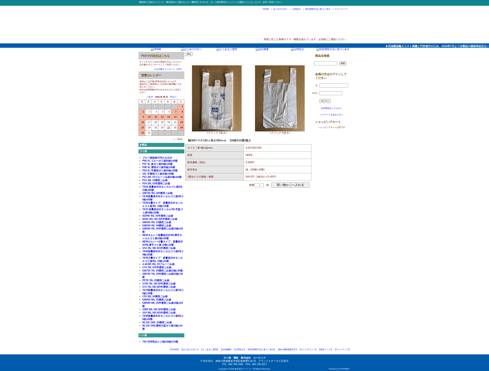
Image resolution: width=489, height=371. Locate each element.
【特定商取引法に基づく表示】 (261, 349)
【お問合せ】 (239, 349)
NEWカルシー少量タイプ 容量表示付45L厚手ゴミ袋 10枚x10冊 (162, 243)
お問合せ (296, 9)
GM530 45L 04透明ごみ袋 (156, 225)
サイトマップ (341, 9)
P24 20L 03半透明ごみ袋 (156, 183)
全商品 (143, 144)
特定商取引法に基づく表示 (317, 9)
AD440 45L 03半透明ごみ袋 (157, 215)
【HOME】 (174, 349)
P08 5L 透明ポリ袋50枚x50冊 (158, 167)
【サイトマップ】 (342, 349)
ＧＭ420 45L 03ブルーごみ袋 (158, 264)
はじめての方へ (280, 9)
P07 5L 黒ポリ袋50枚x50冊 (157, 164)
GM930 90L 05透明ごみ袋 (156, 299)
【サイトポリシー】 (308, 349)
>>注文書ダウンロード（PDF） (168, 69)
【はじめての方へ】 (190, 349)
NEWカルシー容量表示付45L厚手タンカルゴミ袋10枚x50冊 (162, 237)
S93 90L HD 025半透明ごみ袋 (159, 312)
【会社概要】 (226, 349)
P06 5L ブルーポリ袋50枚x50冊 (160, 160)
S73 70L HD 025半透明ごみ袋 (159, 286)
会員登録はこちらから (331, 108)
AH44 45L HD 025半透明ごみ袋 (159, 219)
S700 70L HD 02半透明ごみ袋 (159, 283)
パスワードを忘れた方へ (331, 114)
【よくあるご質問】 (209, 349)
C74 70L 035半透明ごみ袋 (156, 267)
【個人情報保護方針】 (287, 349)
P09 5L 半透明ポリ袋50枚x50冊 (160, 170)
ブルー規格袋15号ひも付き (157, 157)
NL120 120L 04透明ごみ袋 (157, 322)
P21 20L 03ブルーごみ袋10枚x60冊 (162, 177)
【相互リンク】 (325, 349)
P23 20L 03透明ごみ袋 (155, 180)
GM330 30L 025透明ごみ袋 (157, 193)
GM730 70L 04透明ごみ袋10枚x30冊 (162, 270)
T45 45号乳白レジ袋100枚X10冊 (160, 341)
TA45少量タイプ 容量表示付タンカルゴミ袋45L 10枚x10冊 (162, 259)
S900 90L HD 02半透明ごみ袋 (159, 309)
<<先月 (150, 97)
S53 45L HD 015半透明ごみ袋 (159, 248)
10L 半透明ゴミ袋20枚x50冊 (158, 173)
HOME (266, 9)
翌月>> (173, 97)
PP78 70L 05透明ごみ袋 (155, 280)
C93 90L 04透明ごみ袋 (155, 296)
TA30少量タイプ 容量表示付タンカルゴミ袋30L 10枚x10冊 (162, 204)
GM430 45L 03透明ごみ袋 (156, 222)
